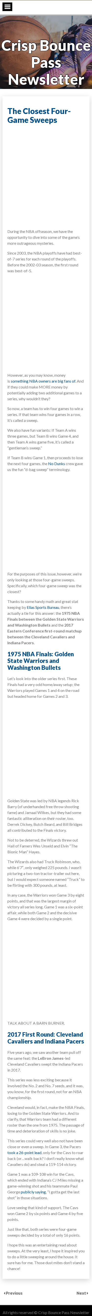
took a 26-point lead (24, 1152)
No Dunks (56, 463)
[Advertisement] (46, 176)
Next (82, 1293)
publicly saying (33, 1191)
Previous (14, 1293)
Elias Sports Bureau (43, 607)
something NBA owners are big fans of (43, 381)
